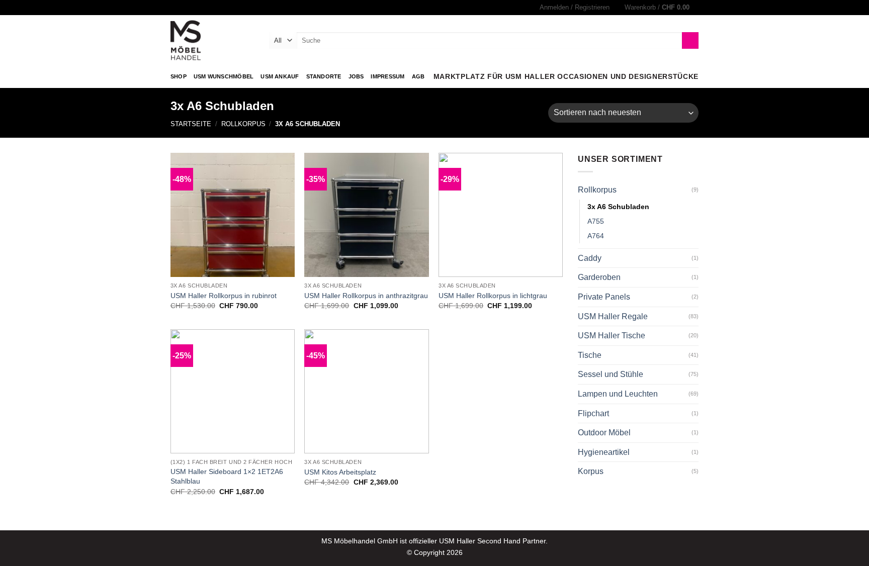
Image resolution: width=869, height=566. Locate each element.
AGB (418, 76)
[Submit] (690, 40)
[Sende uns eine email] (185, 7)
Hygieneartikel (604, 452)
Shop (178, 76)
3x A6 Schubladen (618, 207)
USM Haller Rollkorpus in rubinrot (223, 296)
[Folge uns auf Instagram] (175, 7)
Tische (589, 355)
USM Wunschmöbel (223, 76)
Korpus (590, 471)
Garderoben (599, 277)
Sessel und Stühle (610, 374)
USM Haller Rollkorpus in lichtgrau (493, 296)
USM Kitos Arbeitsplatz (340, 472)
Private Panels (604, 297)
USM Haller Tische (611, 335)
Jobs (356, 76)
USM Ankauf (279, 76)
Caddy (589, 258)
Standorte (323, 76)
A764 (595, 236)
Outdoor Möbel (604, 432)
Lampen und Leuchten (618, 394)
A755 (595, 221)
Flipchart (593, 413)
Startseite (190, 124)
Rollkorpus (243, 124)
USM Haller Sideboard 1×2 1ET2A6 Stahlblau (226, 476)
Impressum (387, 76)
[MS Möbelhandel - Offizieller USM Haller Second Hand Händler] (212, 40)
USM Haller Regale (613, 316)
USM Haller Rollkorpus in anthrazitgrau (366, 296)
